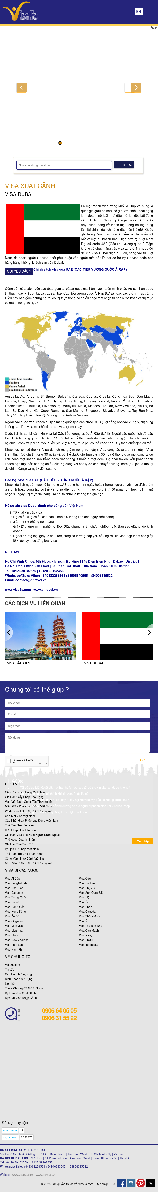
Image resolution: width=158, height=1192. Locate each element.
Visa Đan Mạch (89, 930)
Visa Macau (12, 935)
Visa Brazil (86, 940)
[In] (131, 1182)
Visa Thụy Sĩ (87, 888)
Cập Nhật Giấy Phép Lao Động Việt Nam (31, 820)
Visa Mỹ (84, 897)
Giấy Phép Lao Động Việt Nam (25, 792)
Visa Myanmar (14, 930)
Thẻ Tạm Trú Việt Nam (20, 825)
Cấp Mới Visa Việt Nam (20, 816)
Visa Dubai (93, 663)
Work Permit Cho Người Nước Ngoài (28, 811)
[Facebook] (121, 1182)
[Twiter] (150, 1182)
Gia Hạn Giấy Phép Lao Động (24, 797)
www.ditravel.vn (46, 1174)
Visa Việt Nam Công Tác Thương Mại (29, 801)
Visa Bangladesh (16, 883)
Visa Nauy (85, 935)
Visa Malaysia (14, 926)
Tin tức (9, 969)
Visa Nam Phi (13, 949)
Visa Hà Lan (87, 883)
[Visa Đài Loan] (40, 635)
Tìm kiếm (122, 165)
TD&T (113, 1184)
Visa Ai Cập (12, 878)
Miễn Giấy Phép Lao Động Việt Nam (28, 806)
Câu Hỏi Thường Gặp (19, 974)
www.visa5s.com (23, 1174)
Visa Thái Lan (14, 945)
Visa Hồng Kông (15, 911)
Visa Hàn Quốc (14, 907)
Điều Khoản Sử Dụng (19, 979)
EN (138, 11)
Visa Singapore (15, 921)
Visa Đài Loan (18, 663)
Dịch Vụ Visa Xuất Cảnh (20, 993)
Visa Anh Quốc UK (91, 892)
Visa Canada (87, 911)
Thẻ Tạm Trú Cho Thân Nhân (24, 854)
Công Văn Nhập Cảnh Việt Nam (25, 858)
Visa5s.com (12, 964)
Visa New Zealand (17, 940)
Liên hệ (10, 983)
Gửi (142, 759)
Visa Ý (83, 921)
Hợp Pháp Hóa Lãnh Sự (20, 830)
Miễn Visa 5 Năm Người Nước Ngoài (28, 863)
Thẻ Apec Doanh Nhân (20, 839)
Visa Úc (84, 902)
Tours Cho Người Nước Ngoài (24, 988)
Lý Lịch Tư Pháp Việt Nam (22, 849)
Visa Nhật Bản (14, 888)
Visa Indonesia (88, 945)
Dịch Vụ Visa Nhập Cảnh (21, 998)
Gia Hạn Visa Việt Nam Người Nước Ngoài (32, 835)
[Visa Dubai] (117, 635)
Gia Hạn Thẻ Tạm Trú (19, 844)
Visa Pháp (85, 907)
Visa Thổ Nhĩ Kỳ (89, 916)
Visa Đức (85, 878)
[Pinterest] (140, 1182)
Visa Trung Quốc (16, 897)
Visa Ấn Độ (12, 916)
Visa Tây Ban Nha (90, 926)
